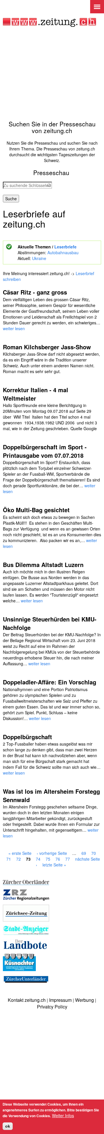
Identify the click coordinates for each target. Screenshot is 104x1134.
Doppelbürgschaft (27, 737)
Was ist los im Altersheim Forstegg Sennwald (51, 795)
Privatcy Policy (52, 1006)
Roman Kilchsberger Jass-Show (47, 347)
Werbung (84, 1000)
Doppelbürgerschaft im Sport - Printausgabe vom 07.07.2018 (45, 451)
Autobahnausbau (63, 252)
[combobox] (27, 185)
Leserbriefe (65, 247)
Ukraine (39, 258)
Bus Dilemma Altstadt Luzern (43, 564)
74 (38, 859)
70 (93, 853)
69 (83, 853)
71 (8, 859)
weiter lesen (14, 328)
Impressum (60, 1000)
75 (48, 859)
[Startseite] (49, 22)
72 (18, 859)
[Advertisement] (52, 74)
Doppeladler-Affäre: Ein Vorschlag (49, 682)
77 (67, 859)
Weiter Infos (63, 1115)
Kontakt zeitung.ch (27, 1000)
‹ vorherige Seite (52, 853)
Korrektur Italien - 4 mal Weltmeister (35, 394)
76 (57, 859)
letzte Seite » (54, 865)
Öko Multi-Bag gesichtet (36, 510)
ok (7, 1126)
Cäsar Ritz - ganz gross (35, 292)
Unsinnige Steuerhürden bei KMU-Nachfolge (49, 623)
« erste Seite (19, 853)
